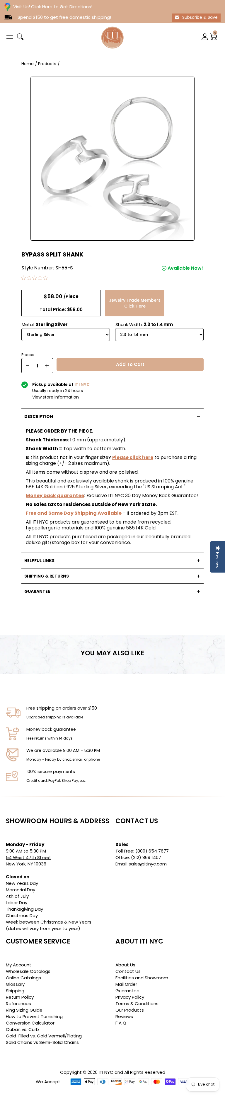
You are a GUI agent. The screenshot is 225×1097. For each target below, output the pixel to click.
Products (47, 64)
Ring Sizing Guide (24, 1010)
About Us (125, 965)
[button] (9, 36)
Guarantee (127, 991)
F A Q (120, 1023)
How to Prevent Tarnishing (34, 1016)
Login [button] (205, 37)
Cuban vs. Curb (22, 1029)
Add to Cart (130, 364)
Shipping (15, 991)
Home (27, 64)
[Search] (20, 36)
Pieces (27, 354)
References (18, 1003)
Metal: (45, 324)
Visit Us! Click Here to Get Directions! (52, 7)
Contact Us (128, 971)
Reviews (124, 1016)
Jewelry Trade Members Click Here (135, 303)
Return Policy (20, 997)
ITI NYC (106, 1072)
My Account (18, 965)
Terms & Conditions (136, 1003)
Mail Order (126, 984)
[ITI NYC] (112, 37)
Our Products (129, 1010)
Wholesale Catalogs (28, 971)
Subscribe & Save (200, 17)
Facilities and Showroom (141, 978)
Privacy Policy (129, 997)
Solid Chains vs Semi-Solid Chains (42, 1042)
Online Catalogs (23, 978)
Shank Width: (144, 324)
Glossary (15, 984)
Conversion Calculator (30, 1023)
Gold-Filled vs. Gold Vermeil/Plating (44, 1036)
